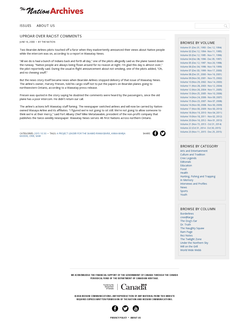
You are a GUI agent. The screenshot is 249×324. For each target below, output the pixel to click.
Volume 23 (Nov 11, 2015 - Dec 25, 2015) (201, 131)
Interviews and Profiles (193, 183)
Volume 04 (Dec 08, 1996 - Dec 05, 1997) (200, 59)
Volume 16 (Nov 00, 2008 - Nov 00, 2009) (201, 105)
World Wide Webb (190, 250)
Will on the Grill (189, 246)
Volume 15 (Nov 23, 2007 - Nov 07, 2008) (201, 101)
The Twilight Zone (191, 239)
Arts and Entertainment (194, 151)
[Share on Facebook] (155, 133)
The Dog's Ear (188, 221)
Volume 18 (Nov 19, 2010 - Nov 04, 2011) (201, 112)
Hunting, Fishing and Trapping (197, 176)
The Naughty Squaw (192, 228)
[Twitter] (125, 310)
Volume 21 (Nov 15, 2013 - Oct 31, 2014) (200, 124)
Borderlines (187, 213)
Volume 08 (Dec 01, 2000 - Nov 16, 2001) (201, 74)
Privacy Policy (119, 317)
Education (186, 165)
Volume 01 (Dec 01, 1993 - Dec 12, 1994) (200, 47)
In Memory (186, 180)
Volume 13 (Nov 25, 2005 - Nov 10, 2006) (201, 93)
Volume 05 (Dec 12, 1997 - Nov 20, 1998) (201, 62)
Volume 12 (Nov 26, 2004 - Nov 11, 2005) (201, 89)
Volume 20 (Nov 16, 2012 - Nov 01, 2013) (201, 120)
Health (184, 172)
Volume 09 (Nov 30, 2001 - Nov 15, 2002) (201, 78)
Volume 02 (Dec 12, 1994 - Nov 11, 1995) (201, 51)
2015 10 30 (40, 133)
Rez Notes (186, 235)
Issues (25, 26)
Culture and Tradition (192, 154)
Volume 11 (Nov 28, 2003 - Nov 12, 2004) (201, 85)
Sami (38, 136)
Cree (31, 136)
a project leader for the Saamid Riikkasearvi (83, 133)
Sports (184, 191)
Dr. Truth (185, 224)
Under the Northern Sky (194, 242)
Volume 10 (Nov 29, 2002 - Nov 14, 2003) (201, 82)
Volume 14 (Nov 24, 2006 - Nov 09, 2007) (201, 97)
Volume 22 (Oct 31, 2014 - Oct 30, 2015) (200, 128)
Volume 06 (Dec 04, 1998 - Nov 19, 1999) (201, 66)
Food (183, 169)
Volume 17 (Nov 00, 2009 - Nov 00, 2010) (201, 108)
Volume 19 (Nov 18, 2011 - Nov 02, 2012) (201, 116)
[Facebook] (115, 310)
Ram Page (186, 232)
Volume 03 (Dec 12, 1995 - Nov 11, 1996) (201, 55)
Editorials (185, 161)
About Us (46, 26)
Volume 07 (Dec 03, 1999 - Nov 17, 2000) (201, 70)
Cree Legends (188, 158)
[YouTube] (136, 310)
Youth (183, 194)
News (183, 187)
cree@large (187, 217)
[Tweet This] (162, 133)
